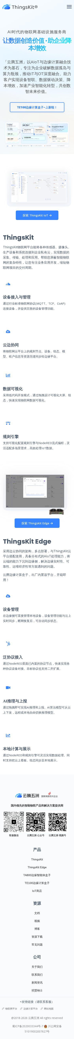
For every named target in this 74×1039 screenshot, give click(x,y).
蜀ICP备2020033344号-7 (27, 1026)
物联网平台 (11, 1008)
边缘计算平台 (30, 1008)
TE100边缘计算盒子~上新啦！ (37, 107)
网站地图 (48, 1008)
